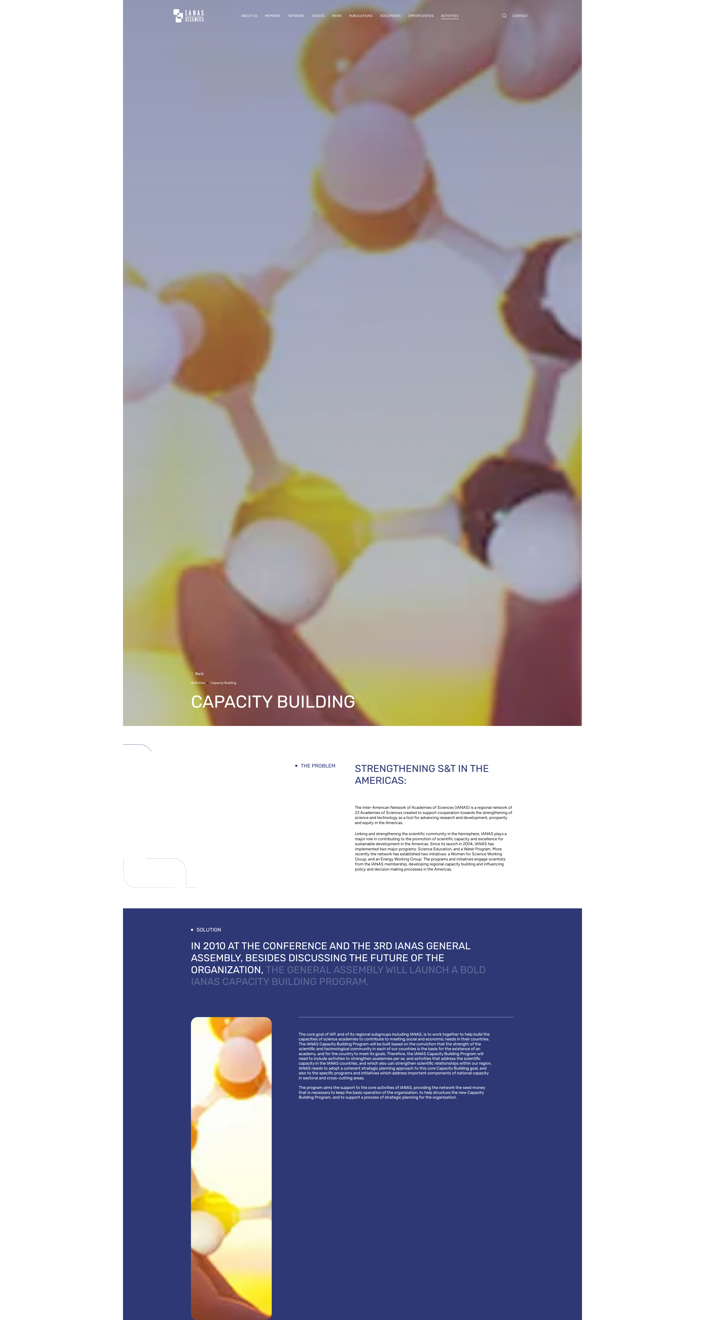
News (337, 16)
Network (296, 16)
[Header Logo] (188, 15)
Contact (520, 16)
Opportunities (421, 16)
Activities (449, 16)
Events (318, 16)
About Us (249, 16)
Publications (361, 16)
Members (273, 16)
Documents (390, 16)
